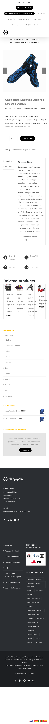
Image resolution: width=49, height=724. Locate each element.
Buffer (8, 340)
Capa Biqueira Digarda (43, 300)
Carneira (30, 590)
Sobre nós (9, 545)
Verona (7, 390)
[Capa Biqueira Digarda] (41, 286)
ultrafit (37, 638)
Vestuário (8, 396)
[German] (36, 721)
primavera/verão (33, 626)
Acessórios (18, 150)
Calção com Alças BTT (34, 579)
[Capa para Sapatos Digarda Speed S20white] (30, 286)
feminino (30, 618)
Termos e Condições (30, 445)
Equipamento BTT (33, 614)
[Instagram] (11, 520)
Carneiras (39, 590)
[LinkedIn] (8, 520)
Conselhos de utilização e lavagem (13, 575)
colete (29, 594)
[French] (33, 721)
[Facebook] (4, 520)
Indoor (7, 379)
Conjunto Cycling (33, 602)
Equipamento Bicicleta (35, 610)
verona (29, 642)
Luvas (8, 357)
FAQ (6, 568)
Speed (7, 385)
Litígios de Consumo (13, 588)
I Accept (25, 450)
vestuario (38, 642)
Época (7, 368)
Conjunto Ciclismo (33, 598)
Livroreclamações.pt (12, 582)
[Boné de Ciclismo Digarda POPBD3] (19, 286)
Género (7, 374)
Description (7, 161)
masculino (40, 618)
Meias (8, 362)
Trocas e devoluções (13, 551)
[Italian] (39, 721)
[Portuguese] (42, 721)
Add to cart (28, 138)
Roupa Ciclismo (32, 634)
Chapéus (9, 351)
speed (29, 638)
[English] (31, 721)
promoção (30, 630)
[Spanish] (45, 721)
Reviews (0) (7, 167)
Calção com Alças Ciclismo (33, 584)
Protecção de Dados (12, 562)
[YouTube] (15, 520)
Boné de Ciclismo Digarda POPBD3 (21, 301)
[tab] (8, 161)
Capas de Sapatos (30, 150)
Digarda (30, 606)
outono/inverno (32, 622)
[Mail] (18, 520)
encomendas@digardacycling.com (16, 511)
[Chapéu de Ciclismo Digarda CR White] (8, 286)
